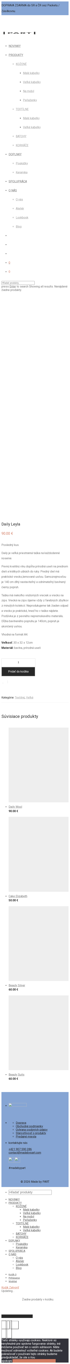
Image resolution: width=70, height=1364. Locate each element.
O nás (19, 199)
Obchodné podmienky (29, 1126)
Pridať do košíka (18, 671)
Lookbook (22, 217)
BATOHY (21, 136)
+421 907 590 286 (20, 1149)
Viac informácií (46, 1361)
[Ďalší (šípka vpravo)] (9, 1329)
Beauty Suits (16, 1074)
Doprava (21, 1123)
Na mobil (28, 91)
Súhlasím (18, 1361)
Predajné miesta (26, 1136)
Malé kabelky (31, 73)
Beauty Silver (17, 985)
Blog (19, 226)
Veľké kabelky (32, 82)
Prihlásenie (14, 1278)
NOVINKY (15, 46)
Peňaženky (30, 100)
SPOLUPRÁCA (18, 181)
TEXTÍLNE (22, 109)
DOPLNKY (15, 154)
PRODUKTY (16, 55)
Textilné (20, 697)
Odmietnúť (30, 1361)
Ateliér (20, 208)
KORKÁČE (22, 145)
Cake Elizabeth (18, 896)
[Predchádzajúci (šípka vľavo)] (3, 1329)
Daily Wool (15, 807)
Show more (14, 812)
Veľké (29, 697)
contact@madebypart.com (25, 1152)
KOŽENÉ (21, 64)
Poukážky (22, 163)
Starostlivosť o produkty (31, 1133)
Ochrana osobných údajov (32, 1129)
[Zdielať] (14, 1325)
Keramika (21, 172)
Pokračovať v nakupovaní (17, 1316)
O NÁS (13, 190)
